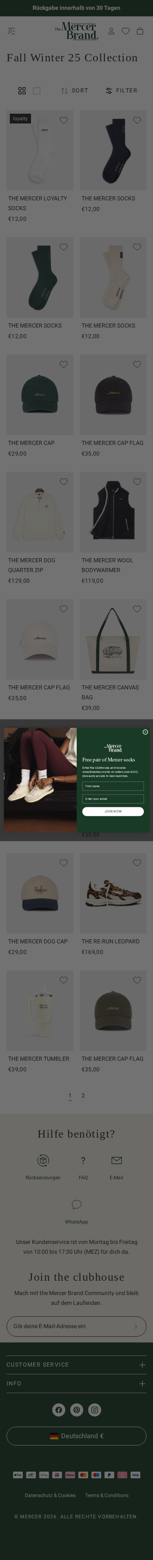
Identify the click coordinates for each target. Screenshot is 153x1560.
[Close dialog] (145, 731)
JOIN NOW (113, 811)
